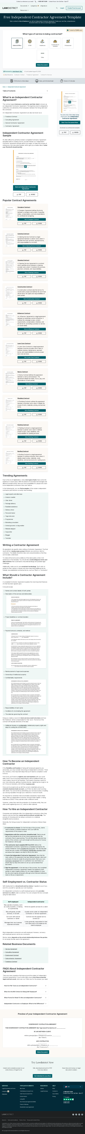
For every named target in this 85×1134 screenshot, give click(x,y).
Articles (42, 1088)
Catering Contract (23, 234)
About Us (4, 1120)
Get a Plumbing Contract (32, 410)
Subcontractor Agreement (13, 958)
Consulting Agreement (12, 952)
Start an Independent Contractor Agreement (25, 188)
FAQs (53, 1088)
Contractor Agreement (12, 861)
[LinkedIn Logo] (79, 1114)
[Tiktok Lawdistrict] (76, 1114)
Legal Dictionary (44, 1091)
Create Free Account (74, 8)
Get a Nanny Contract (31, 384)
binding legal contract (18, 551)
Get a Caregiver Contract (31, 219)
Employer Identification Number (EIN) (34, 850)
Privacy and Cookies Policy (33, 1120)
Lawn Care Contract (24, 343)
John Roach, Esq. (17, 71)
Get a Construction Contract (32, 299)
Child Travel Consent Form (26, 1093)
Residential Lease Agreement (27, 1107)
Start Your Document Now (70, 122)
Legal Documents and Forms (8, 1088)
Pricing (54, 1096)
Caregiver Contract (24, 207)
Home (4, 86)
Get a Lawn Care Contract (31, 357)
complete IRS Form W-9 (27, 848)
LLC (43, 782)
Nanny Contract (23, 372)
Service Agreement (11, 949)
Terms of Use (22, 1120)
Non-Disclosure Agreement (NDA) (28, 1101)
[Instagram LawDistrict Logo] (82, 1114)
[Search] (56, 8)
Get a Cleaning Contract (32, 272)
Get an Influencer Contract (31, 329)
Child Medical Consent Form (26, 1091)
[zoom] (25, 166)
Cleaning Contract (23, 260)
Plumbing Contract (23, 398)
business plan (30, 784)
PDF (20, 194)
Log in (62, 8)
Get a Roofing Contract (31, 463)
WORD (33, 194)
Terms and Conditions (13, 1120)
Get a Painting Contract (31, 437)
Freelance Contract (11, 961)
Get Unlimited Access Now (42, 1076)
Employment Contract (12, 955)
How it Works (55, 1093)
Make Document (42, 65)
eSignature (43, 6)
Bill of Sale (22, 1088)
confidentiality (23, 725)
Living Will (22, 1099)
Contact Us (55, 1091)
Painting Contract (23, 425)
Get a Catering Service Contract (31, 246)
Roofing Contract (23, 451)
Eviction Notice (23, 1096)
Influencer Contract (24, 313)
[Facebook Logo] (73, 1114)
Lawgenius (34, 6)
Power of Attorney (24, 1104)
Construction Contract (25, 287)
